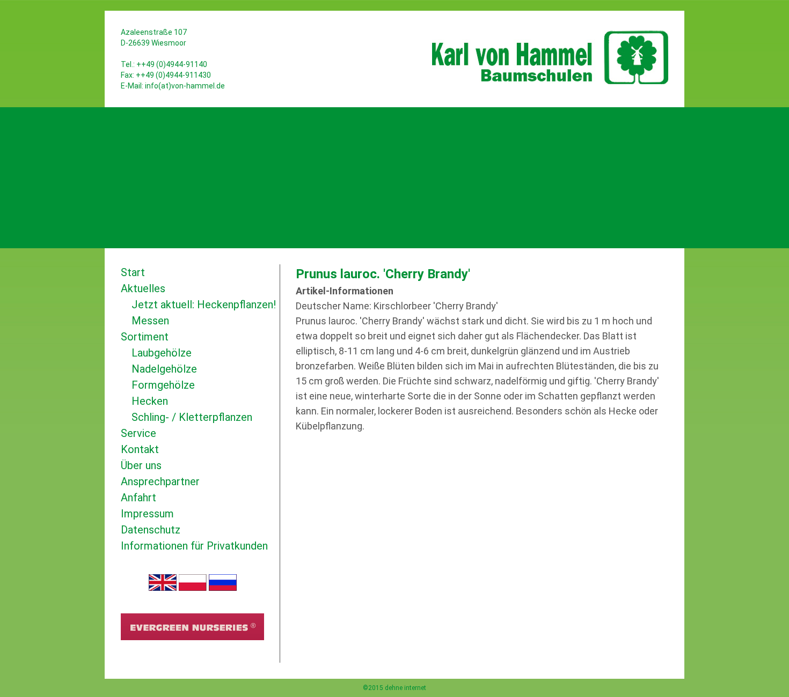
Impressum (147, 513)
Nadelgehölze (164, 368)
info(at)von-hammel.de (185, 85)
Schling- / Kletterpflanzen (192, 417)
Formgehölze (163, 385)
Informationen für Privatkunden (194, 545)
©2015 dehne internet (394, 688)
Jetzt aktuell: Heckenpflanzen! (204, 304)
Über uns (141, 465)
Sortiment (145, 336)
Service (138, 433)
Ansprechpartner (160, 481)
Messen (150, 320)
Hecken (150, 401)
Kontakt (140, 449)
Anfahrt (138, 497)
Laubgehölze (162, 352)
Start (133, 272)
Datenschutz (150, 529)
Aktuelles (143, 288)
